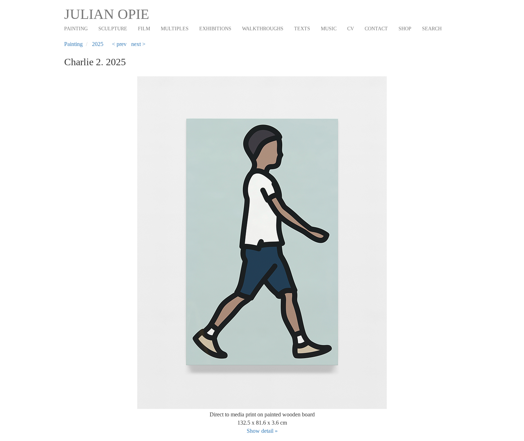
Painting (76, 28)
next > (138, 44)
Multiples (175, 28)
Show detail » (262, 431)
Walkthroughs (262, 28)
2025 (97, 44)
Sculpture (112, 28)
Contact (376, 28)
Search (432, 28)
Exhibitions (215, 28)
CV (350, 28)
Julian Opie (106, 14)
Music (329, 28)
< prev (119, 44)
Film (144, 28)
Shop (405, 28)
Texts (302, 28)
